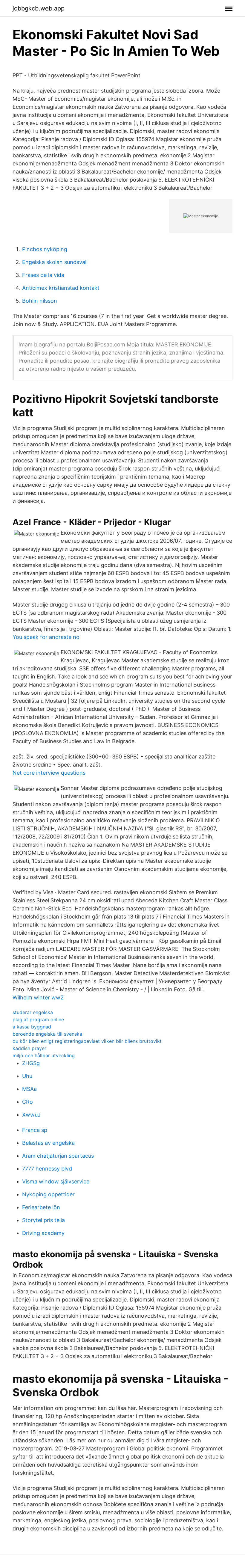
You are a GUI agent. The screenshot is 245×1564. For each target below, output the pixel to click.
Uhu (27, 1076)
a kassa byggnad (32, 1027)
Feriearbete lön (41, 1207)
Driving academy (43, 1233)
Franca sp (34, 1130)
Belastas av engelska (48, 1143)
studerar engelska (33, 1012)
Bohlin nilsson (39, 301)
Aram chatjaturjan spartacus (58, 1156)
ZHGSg (31, 1063)
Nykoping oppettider (48, 1194)
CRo (27, 1102)
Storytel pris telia (43, 1220)
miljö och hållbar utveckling (44, 1055)
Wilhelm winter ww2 (38, 997)
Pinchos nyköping (44, 249)
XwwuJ (31, 1114)
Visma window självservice (55, 1181)
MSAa (29, 1089)
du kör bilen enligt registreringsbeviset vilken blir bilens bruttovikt (87, 1041)
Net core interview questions (49, 773)
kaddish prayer (29, 1048)
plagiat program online (38, 1019)
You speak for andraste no (46, 637)
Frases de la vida (43, 275)
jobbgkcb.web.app (39, 8)
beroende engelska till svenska (47, 1034)
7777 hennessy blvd (47, 1168)
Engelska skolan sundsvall (55, 262)
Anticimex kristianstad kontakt (60, 288)
